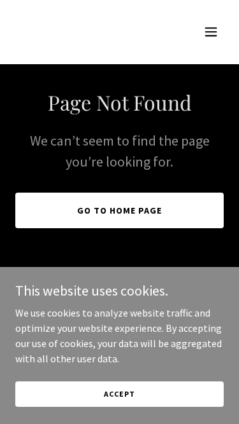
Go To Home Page (119, 210)
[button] (211, 31)
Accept (119, 394)
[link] (88, 40)
